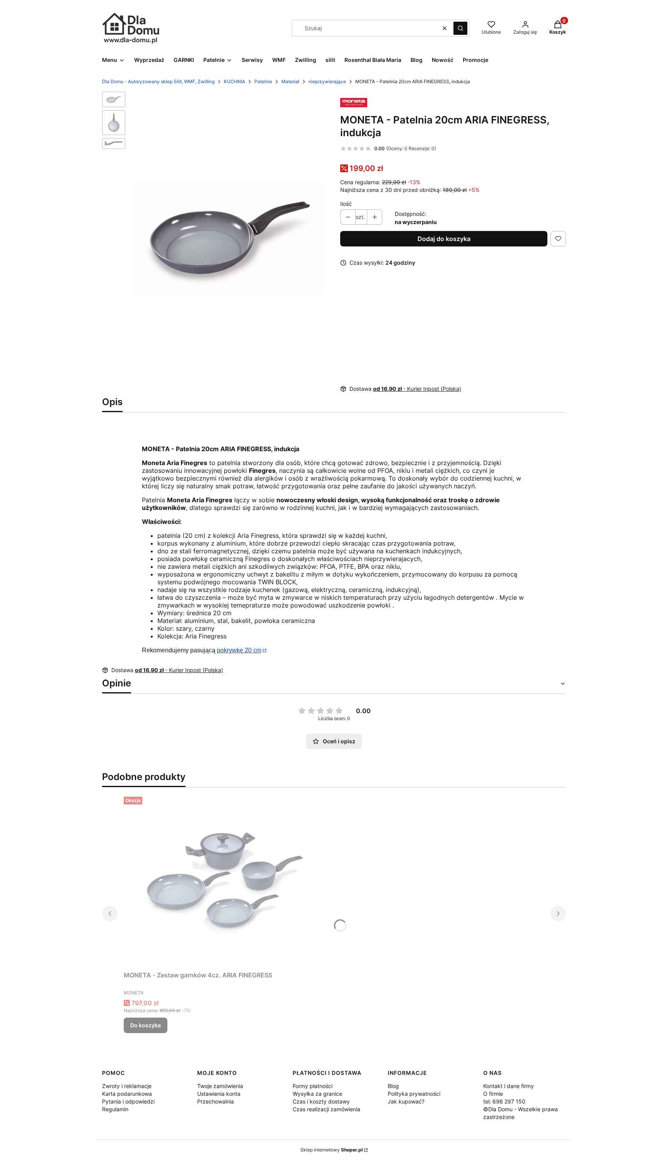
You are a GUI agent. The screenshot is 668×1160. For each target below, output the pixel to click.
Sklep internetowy (331, 1150)
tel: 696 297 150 (504, 1101)
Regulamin (115, 1109)
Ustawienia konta (218, 1093)
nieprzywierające (327, 81)
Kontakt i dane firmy (508, 1086)
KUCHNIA (234, 81)
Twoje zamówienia (220, 1086)
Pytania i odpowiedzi (128, 1101)
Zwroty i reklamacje (127, 1086)
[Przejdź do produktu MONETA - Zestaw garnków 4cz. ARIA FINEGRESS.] (220, 881)
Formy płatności (312, 1086)
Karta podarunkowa (127, 1093)
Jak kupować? (406, 1101)
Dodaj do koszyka (444, 239)
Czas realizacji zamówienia (326, 1109)
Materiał (290, 81)
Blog (393, 1086)
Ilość (346, 203)
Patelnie (263, 81)
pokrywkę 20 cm (239, 650)
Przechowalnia (215, 1101)
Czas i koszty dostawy (321, 1101)
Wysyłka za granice (317, 1093)
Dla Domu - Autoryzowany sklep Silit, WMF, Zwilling (158, 81)
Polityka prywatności (414, 1093)
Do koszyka (145, 1025)
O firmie (493, 1093)
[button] (460, 28)
